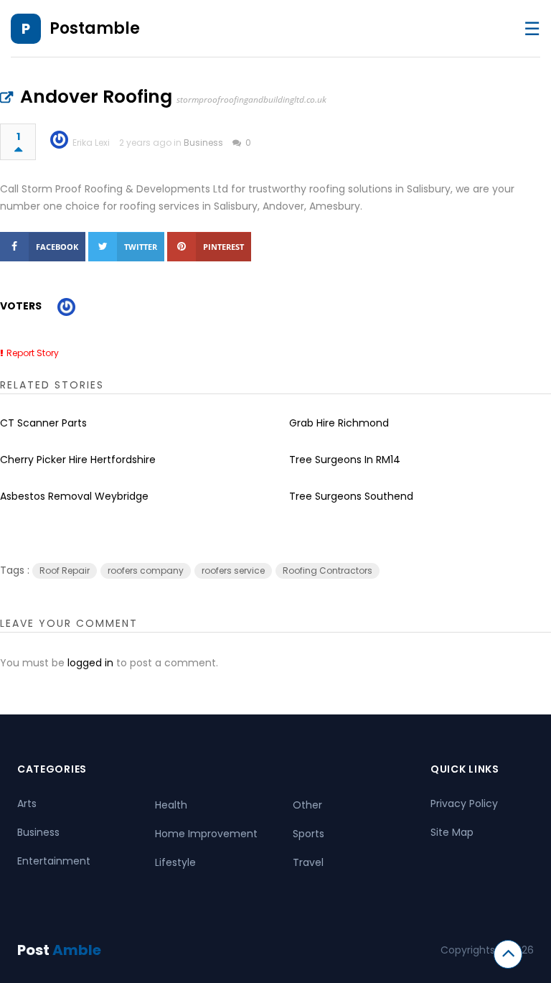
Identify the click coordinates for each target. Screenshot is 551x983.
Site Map (452, 832)
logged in (90, 663)
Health (171, 805)
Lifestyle (175, 862)
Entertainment (53, 861)
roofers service (233, 570)
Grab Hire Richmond (339, 423)
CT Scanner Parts (43, 423)
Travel (308, 862)
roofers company (146, 570)
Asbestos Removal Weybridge (74, 496)
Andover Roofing (96, 96)
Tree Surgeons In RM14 (344, 459)
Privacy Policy (464, 803)
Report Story (32, 353)
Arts (27, 803)
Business (203, 142)
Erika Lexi (91, 142)
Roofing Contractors (327, 570)
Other (307, 805)
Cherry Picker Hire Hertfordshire (78, 459)
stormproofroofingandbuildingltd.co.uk (251, 99)
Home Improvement (206, 833)
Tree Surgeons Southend (351, 496)
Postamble (95, 28)
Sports (308, 833)
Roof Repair (64, 570)
